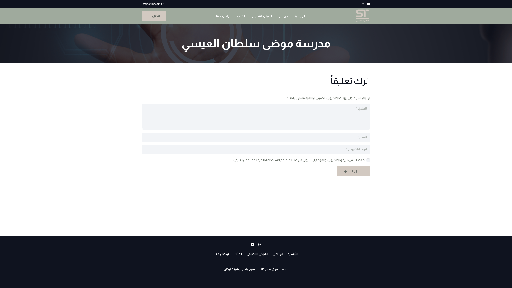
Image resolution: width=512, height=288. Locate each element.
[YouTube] (368, 4)
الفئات (238, 254)
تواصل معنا (221, 254)
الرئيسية (293, 254)
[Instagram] (363, 4)
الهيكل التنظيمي (257, 254)
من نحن (278, 254)
